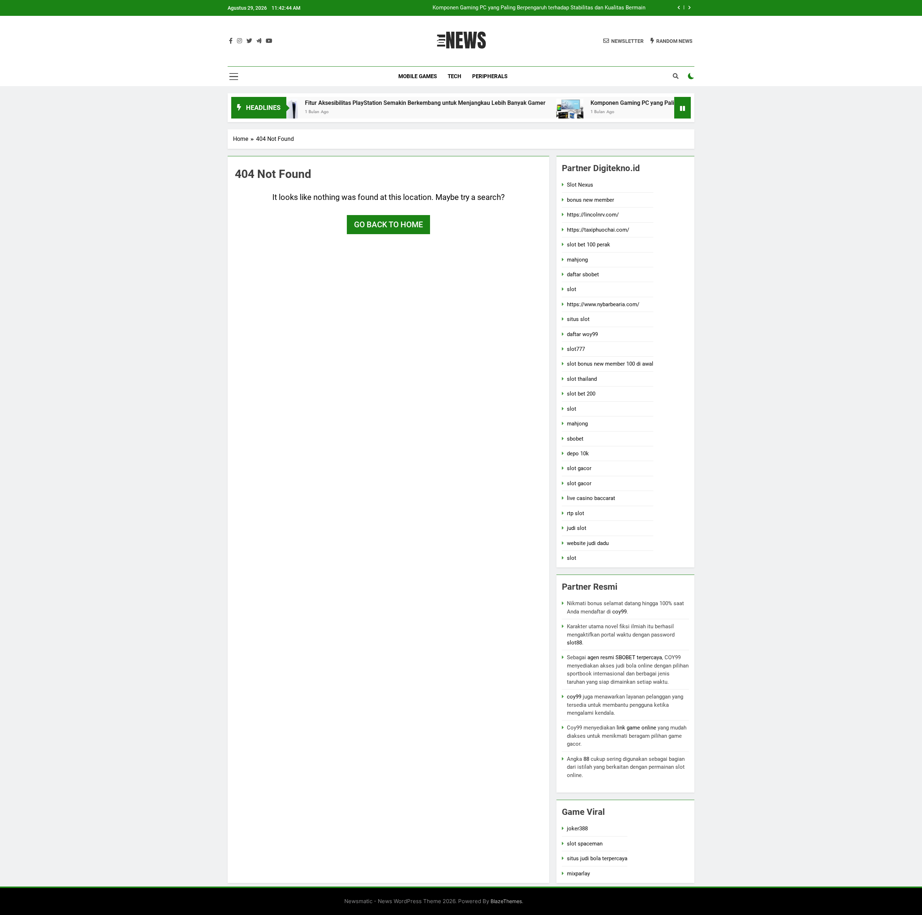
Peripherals (489, 76)
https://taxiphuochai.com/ (598, 230)
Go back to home (388, 224)
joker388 (577, 828)
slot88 (574, 642)
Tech (454, 76)
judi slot (576, 528)
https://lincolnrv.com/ (593, 214)
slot (571, 289)
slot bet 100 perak (588, 244)
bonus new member (590, 200)
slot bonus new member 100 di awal (610, 364)
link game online (636, 727)
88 (586, 759)
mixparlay (578, 873)
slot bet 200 (581, 393)
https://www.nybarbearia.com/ (603, 304)
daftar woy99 (582, 334)
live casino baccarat (591, 498)
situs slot (578, 319)
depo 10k (578, 453)
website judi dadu (588, 543)
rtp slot (575, 513)
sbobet (575, 439)
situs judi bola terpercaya (597, 858)
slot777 (576, 349)
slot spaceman (585, 843)
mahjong (577, 259)
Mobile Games (417, 76)
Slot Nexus (580, 185)
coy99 (619, 611)
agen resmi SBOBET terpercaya (624, 657)
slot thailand (582, 379)
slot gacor (579, 468)
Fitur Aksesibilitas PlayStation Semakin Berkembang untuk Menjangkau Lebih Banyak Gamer (395, 102)
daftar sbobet (583, 274)
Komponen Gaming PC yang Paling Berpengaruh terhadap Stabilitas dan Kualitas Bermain (539, 8)
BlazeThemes (506, 901)
